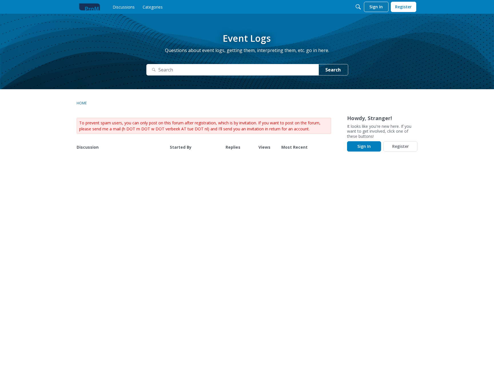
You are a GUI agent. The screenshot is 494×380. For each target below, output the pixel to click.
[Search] (358, 7)
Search (333, 70)
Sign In (364, 146)
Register (400, 146)
